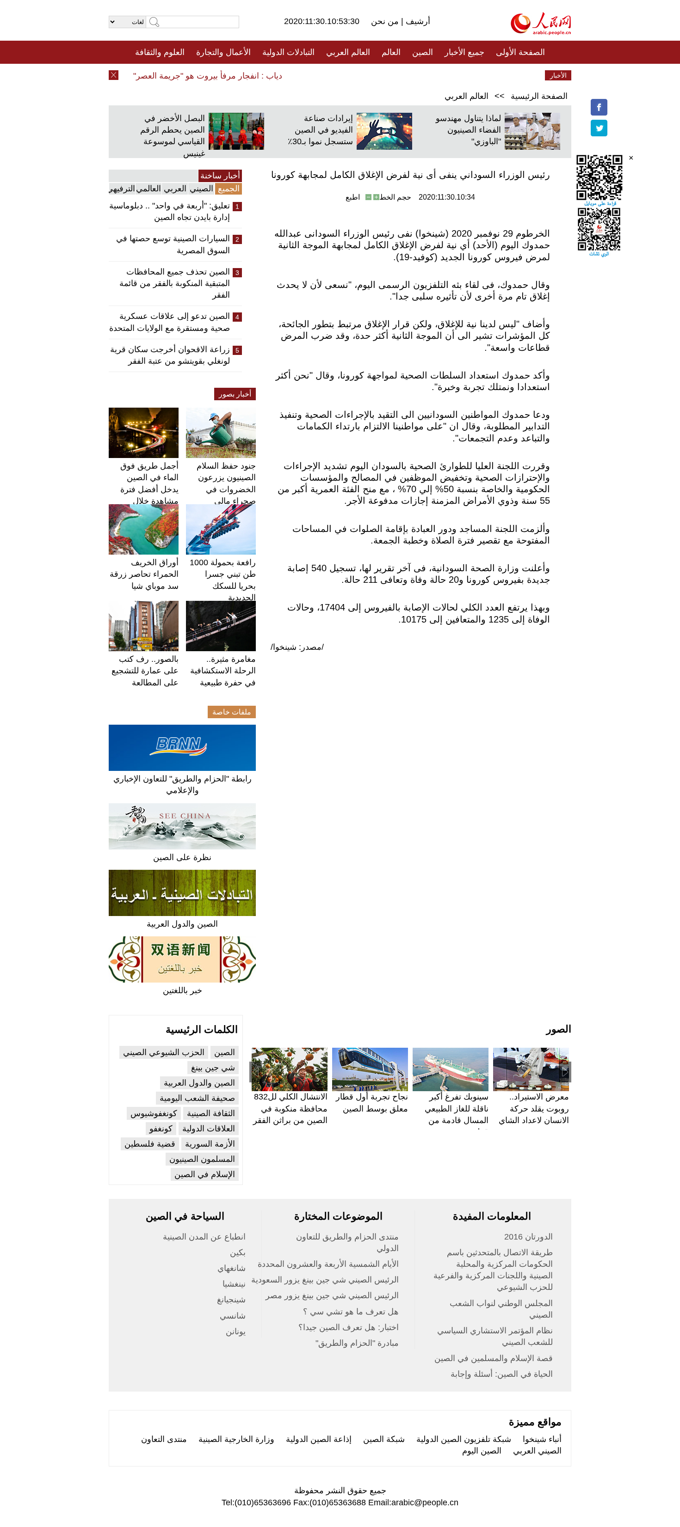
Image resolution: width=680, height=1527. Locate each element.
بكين (238, 1252)
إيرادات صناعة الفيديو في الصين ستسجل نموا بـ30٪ (320, 130)
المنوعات (373, 75)
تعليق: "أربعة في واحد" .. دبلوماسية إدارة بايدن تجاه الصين (169, 211)
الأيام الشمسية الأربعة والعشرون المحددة (328, 1264)
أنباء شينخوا (542, 1439)
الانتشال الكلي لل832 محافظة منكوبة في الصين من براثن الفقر (290, 1108)
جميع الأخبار (464, 52)
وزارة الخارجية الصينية (236, 1439)
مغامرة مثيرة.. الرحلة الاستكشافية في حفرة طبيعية (223, 670)
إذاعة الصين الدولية (319, 1439)
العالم (391, 52)
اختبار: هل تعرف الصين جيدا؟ (348, 1327)
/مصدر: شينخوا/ (297, 647)
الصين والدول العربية (182, 923)
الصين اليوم (481, 1450)
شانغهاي (231, 1268)
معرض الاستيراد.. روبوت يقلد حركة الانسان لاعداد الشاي (534, 1108)
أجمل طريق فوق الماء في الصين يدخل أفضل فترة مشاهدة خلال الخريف (149, 489)
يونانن (236, 1331)
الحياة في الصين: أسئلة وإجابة (502, 1374)
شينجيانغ (231, 1299)
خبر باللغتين (182, 990)
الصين (422, 52)
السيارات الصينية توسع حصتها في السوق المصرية (173, 244)
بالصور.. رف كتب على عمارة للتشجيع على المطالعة (145, 670)
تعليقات (333, 75)
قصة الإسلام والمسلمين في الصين (493, 1358)
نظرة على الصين (182, 857)
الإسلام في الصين (204, 1174)
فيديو (300, 75)
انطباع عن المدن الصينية (204, 1236)
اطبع (353, 197)
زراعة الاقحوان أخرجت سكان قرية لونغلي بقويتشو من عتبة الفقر (170, 355)
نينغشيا (234, 1284)
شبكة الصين (384, 1439)
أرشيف (416, 21)
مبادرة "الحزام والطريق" (357, 1343)
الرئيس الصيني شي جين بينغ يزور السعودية (325, 1279)
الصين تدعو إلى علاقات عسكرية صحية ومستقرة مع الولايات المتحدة (169, 322)
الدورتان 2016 (528, 1236)
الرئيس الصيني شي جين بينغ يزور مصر (332, 1295)
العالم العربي (348, 52)
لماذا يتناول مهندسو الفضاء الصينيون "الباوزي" (468, 130)
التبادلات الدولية (288, 52)
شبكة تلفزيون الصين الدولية (463, 1439)
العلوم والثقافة (160, 52)
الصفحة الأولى (520, 52)
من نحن (386, 21)
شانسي (233, 1315)
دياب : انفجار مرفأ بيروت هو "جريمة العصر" (221, 75)
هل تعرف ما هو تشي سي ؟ (351, 1311)
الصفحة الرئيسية (539, 96)
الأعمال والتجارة (223, 52)
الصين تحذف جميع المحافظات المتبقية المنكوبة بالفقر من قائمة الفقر (174, 283)
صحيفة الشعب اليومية (197, 1098)
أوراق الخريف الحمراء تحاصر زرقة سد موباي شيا (144, 574)
